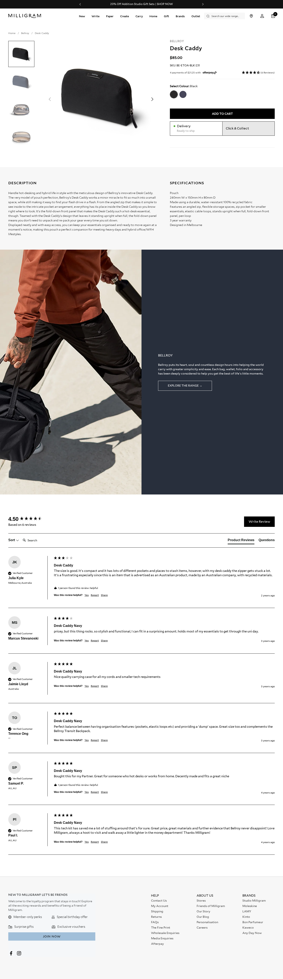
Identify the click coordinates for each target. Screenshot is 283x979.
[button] (274, 16)
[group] (30, 519)
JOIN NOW (51, 936)
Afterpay (157, 943)
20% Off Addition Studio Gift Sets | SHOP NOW (141, 4)
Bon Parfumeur (252, 922)
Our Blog (203, 916)
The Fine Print (160, 927)
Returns (156, 916)
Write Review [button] (259, 522)
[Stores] (251, 16)
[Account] (262, 16)
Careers (202, 927)
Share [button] (104, 595)
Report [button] (95, 595)
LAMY (246, 911)
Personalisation (207, 922)
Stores (201, 900)
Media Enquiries (162, 938)
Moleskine (249, 906)
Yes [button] (87, 595)
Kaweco (248, 927)
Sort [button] (12, 540)
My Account (159, 906)
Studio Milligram (254, 900)
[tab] (241, 541)
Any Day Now (252, 933)
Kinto (246, 916)
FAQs (155, 922)
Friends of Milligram (211, 906)
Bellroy (177, 41)
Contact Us (159, 900)
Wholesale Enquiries (165, 933)
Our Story (203, 911)
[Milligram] (25, 16)
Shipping (157, 911)
